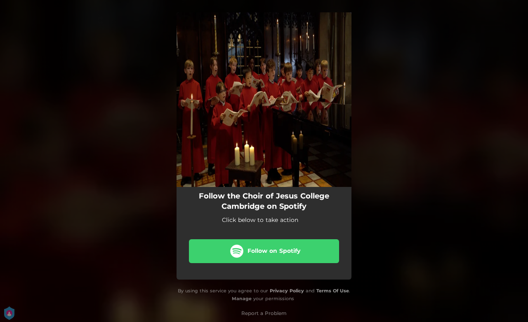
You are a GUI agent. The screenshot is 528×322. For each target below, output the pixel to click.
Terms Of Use (332, 291)
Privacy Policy (287, 291)
